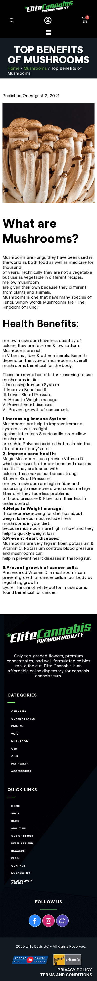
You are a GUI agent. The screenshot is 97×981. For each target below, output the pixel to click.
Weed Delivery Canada (22, 882)
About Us (18, 828)
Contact (18, 866)
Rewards (18, 851)
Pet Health (20, 764)
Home (13, 68)
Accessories (21, 771)
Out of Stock (22, 836)
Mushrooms (35, 68)
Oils (14, 756)
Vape (14, 734)
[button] (48, 33)
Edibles (17, 726)
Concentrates (23, 719)
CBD (14, 749)
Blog (15, 821)
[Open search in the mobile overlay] (11, 20)
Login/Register (48, 20)
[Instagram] (48, 920)
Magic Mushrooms (20, 459)
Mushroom (19, 741)
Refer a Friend (22, 843)
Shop (15, 813)
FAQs (15, 858)
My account (20, 873)
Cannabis (18, 711)
